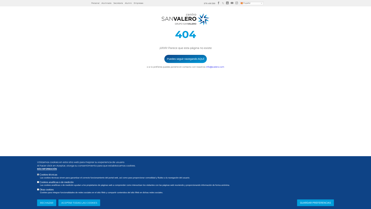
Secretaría (118, 3)
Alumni (128, 3)
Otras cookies (47, 189)
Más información (47, 169)
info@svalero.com (215, 67)
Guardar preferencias (315, 202)
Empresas (138, 3)
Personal (95, 3)
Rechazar (46, 203)
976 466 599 (209, 3)
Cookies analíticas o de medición (57, 182)
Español (246, 3)
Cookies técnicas (48, 174)
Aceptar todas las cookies (79, 203)
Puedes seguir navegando (185, 58)
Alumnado (106, 3)
